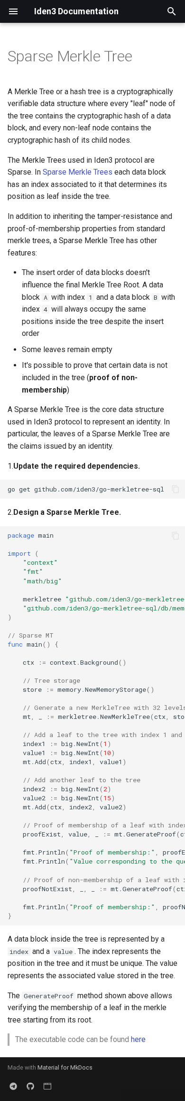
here (138, 1039)
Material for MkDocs (64, 1067)
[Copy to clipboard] (175, 489)
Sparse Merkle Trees (77, 172)
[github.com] (30, 1085)
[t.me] (13, 1085)
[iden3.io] (47, 1085)
